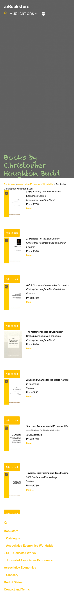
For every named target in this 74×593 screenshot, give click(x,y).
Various (30, 388)
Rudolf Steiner (14, 582)
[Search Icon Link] (6, 13)
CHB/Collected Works (21, 553)
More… (30, 209)
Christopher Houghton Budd (40, 200)
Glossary (12, 574)
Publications (22, 13)
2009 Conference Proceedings (47, 475)
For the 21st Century (43, 239)
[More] (43, 14)
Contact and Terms (17, 589)
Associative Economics (20, 567)
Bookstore (9, 184)
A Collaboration (34, 435)
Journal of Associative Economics (29, 560)
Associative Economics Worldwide (35, 184)
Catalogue (13, 538)
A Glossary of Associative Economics (48, 285)
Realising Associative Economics (44, 334)
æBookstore (16, 6)
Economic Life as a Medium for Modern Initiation (47, 429)
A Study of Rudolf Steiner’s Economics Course (43, 194)
